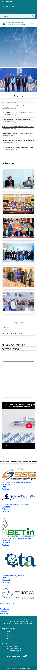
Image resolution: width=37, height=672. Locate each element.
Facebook (6, 484)
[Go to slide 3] (22, 90)
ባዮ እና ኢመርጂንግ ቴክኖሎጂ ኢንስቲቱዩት (17, 538)
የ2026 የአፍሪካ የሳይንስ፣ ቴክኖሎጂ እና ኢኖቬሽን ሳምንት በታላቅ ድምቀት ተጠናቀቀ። (18, 140)
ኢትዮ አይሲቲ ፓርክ (7, 603)
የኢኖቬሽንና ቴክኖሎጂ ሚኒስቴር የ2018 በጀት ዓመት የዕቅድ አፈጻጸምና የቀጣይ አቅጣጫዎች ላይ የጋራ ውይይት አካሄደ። (18, 127)
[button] (18, 323)
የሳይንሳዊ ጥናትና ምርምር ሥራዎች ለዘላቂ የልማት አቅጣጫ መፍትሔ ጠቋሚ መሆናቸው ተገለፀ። (18, 147)
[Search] (33, 16)
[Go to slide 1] (14, 90)
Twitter (5, 487)
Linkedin (6, 542)
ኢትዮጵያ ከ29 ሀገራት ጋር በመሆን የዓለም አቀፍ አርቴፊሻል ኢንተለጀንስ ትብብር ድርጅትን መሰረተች (18, 113)
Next (5, 330)
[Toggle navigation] (32, 23)
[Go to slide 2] (18, 90)
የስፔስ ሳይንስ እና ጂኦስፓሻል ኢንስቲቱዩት (16, 482)
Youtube (5, 489)
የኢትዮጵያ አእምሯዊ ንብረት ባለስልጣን (16, 504)
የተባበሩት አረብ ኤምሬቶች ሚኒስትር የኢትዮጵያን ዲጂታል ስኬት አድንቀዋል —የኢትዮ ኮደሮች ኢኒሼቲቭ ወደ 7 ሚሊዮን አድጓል (18, 120)
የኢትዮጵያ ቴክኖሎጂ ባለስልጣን (13, 575)
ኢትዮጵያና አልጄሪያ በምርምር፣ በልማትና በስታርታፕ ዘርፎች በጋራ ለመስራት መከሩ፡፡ (18, 133)
